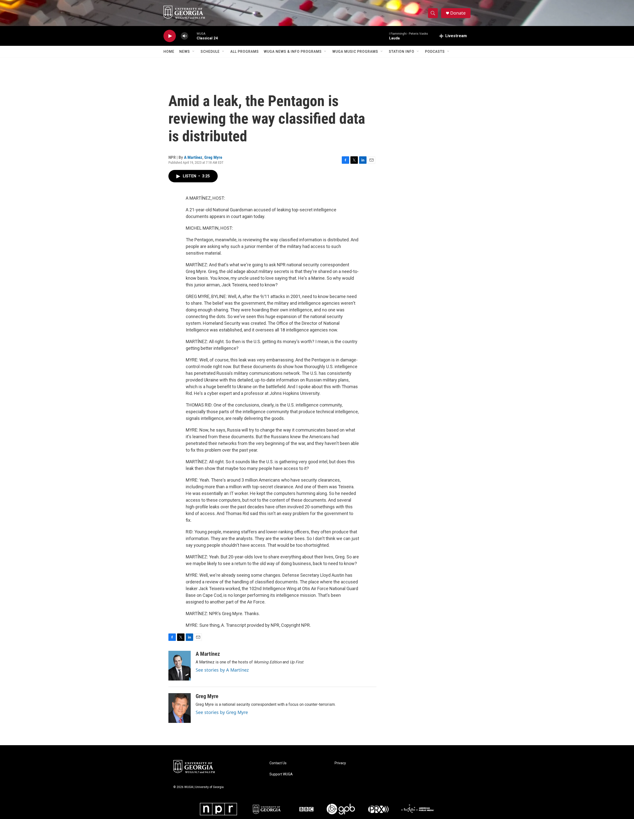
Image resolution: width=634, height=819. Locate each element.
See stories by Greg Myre (222, 712)
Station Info (401, 52)
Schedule (210, 52)
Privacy (340, 763)
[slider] (192, 35)
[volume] (184, 36)
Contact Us (278, 763)
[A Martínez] (179, 666)
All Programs (244, 52)
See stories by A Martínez (222, 670)
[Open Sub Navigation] (194, 52)
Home (168, 52)
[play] (170, 36)
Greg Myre (213, 157)
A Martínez (193, 157)
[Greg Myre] (179, 708)
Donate (458, 13)
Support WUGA (281, 774)
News (184, 52)
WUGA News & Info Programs (293, 52)
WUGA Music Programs (355, 52)
